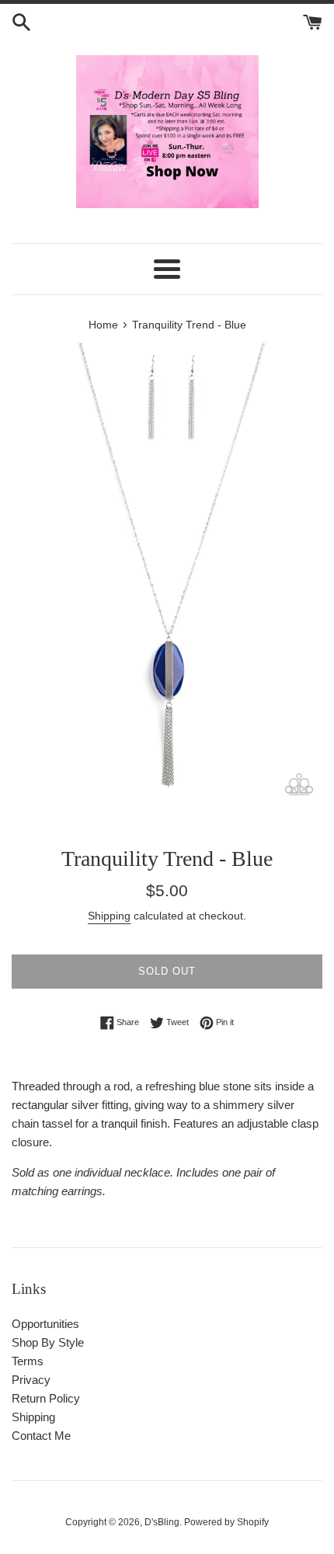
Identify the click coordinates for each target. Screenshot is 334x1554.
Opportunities (45, 1323)
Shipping (109, 915)
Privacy (31, 1379)
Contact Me (41, 1435)
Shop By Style (48, 1342)
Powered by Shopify (226, 1522)
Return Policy (46, 1398)
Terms (27, 1361)
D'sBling (161, 1522)
